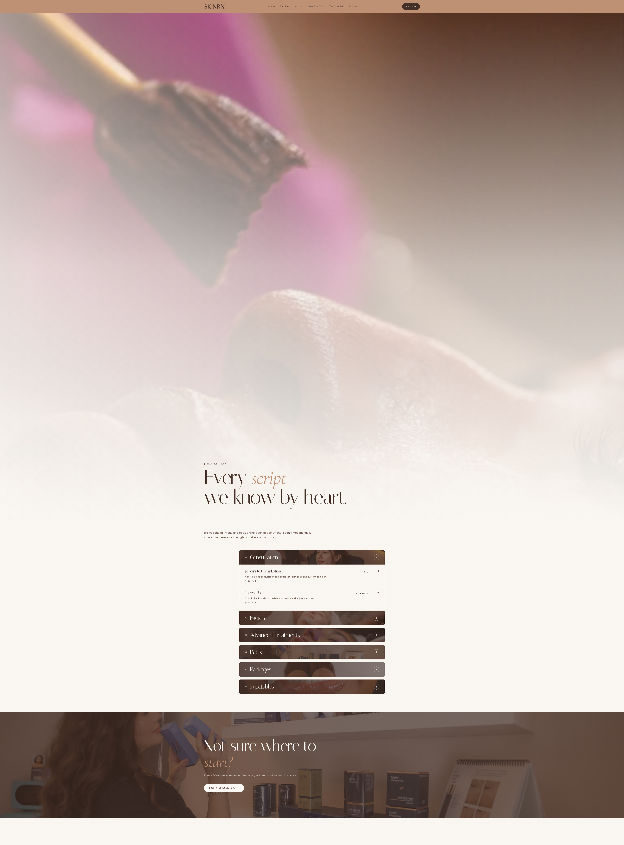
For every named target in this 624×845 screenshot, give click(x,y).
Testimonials (336, 6)
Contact (354, 6)
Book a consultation (222, 788)
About (299, 6)
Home (271, 6)
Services (285, 6)
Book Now (411, 6)
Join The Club (316, 6)
